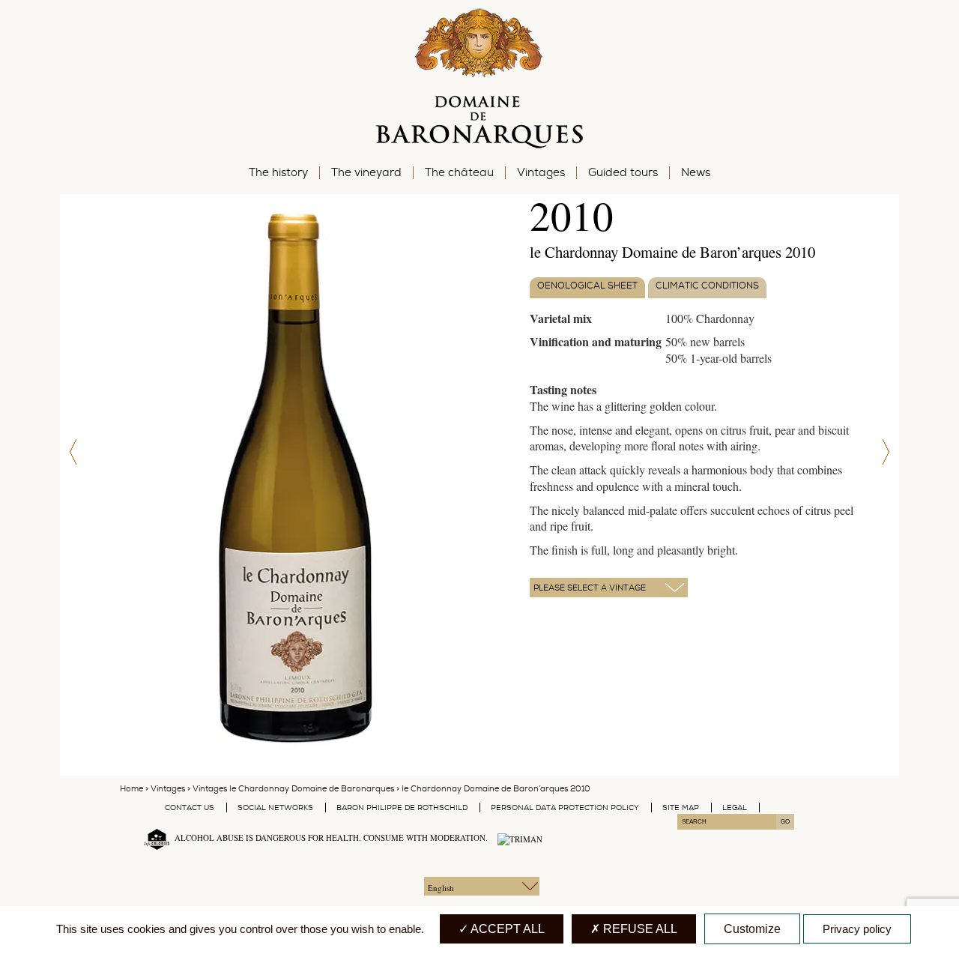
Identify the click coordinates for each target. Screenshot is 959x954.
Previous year (71, 452)
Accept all (506, 929)
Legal (734, 807)
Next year (888, 452)
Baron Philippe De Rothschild (402, 807)
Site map (680, 807)
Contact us (189, 807)
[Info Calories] (153, 838)
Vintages (168, 788)
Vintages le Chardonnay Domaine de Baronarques (293, 788)
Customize (752, 929)
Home (131, 788)
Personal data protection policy (565, 807)
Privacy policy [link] (857, 929)
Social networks (275, 807)
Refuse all (638, 929)
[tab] (587, 288)
